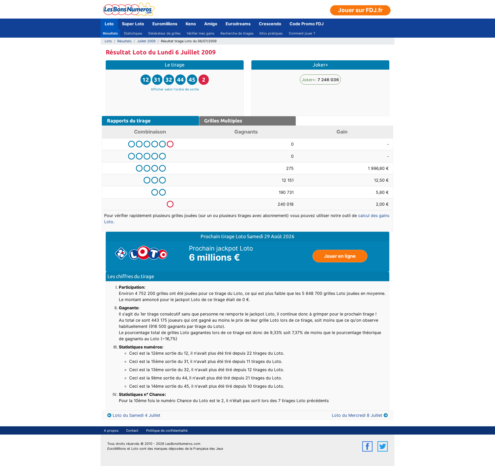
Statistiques (133, 33)
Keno (191, 23)
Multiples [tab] (223, 120)
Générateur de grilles (164, 33)
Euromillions (164, 23)
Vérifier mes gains (200, 33)
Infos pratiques (271, 33)
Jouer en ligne (340, 256)
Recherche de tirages (237, 33)
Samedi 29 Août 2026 (270, 236)
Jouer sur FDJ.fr (360, 10)
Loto (109, 23)
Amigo (210, 23)
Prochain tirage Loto (224, 236)
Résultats (110, 33)
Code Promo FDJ (307, 23)
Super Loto (133, 23)
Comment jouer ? (302, 33)
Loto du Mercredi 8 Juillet (357, 415)
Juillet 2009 (146, 41)
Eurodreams (238, 23)
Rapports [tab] (129, 120)
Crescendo (270, 23)
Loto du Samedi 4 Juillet (136, 415)
